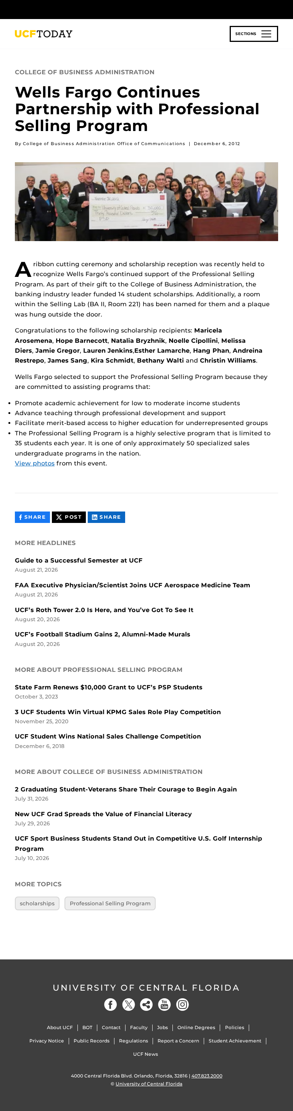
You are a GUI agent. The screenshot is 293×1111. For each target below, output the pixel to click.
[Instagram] (182, 1004)
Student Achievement (235, 1041)
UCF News (145, 1054)
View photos (35, 463)
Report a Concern (178, 1041)
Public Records (91, 1041)
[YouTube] (164, 1004)
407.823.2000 (207, 1076)
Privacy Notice (46, 1041)
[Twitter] (128, 1004)
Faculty (139, 1027)
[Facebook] (110, 1004)
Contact (111, 1027)
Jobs (162, 1027)
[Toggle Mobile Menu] (276, 9)
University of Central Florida (146, 988)
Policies (234, 1027)
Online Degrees (196, 1027)
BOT (87, 1027)
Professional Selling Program (110, 903)
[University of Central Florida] (65, 9)
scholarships (37, 903)
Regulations (133, 1041)
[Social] (146, 1004)
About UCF (60, 1027)
